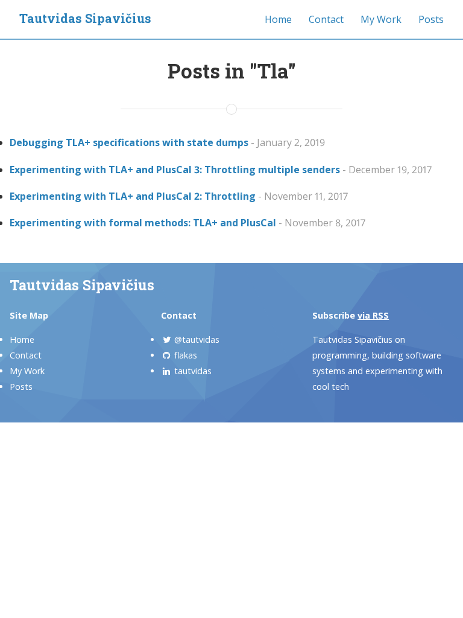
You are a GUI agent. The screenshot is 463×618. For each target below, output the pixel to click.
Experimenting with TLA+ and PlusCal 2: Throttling (133, 196)
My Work (381, 19)
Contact (326, 19)
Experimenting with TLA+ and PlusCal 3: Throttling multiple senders (175, 169)
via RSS (373, 315)
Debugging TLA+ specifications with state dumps (129, 142)
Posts (431, 19)
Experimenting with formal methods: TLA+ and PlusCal (143, 222)
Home (278, 19)
